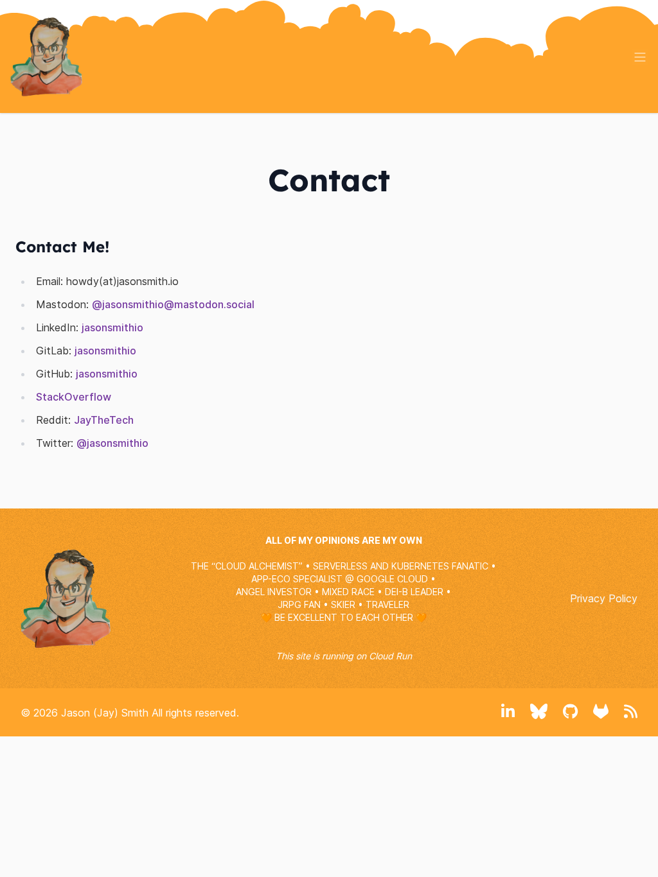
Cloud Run (390, 655)
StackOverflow (73, 396)
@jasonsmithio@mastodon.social (173, 304)
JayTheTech (104, 419)
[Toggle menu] (640, 57)
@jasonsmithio (112, 443)
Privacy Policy (603, 598)
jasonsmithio (112, 327)
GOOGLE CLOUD (392, 578)
